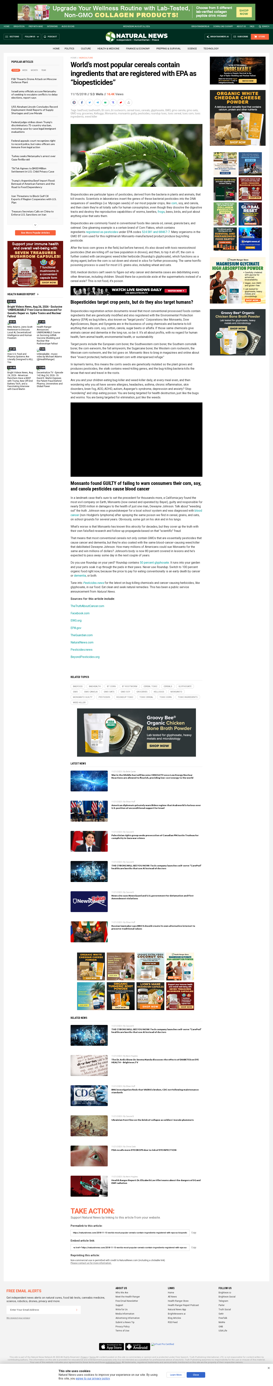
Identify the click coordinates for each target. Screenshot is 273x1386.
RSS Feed (173, 1322)
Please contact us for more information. (91, 1263)
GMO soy (76, 113)
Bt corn (106, 110)
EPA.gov (76, 628)
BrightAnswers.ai (200, 26)
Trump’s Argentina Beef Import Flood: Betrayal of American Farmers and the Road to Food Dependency (33, 183)
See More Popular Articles (35, 232)
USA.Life (223, 1330)
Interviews (52, 26)
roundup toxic (159, 113)
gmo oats (192, 110)
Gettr (221, 1313)
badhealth (94, 110)
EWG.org (76, 620)
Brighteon (19, 26)
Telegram (223, 1301)
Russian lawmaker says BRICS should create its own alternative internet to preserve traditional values (153, 927)
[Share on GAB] (106, 102)
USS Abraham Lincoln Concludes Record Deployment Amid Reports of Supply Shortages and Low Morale (34, 110)
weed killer (91, 116)
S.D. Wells (96, 94)
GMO (168, 110)
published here (113, 1362)
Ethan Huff (130, 802)
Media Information (125, 1313)
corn (174, 203)
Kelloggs (99, 113)
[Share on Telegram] (98, 102)
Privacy (84, 1357)
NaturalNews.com (82, 642)
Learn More (176, 1375)
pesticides (144, 113)
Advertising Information (128, 1318)
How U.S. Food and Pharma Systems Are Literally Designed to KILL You (20, 358)
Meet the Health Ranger (128, 1296)
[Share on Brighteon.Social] (74, 102)
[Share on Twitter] (90, 102)
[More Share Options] (129, 102)
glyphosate (157, 110)
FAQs (252, 26)
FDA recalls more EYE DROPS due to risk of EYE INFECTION (143, 1150)
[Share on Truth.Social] (113, 102)
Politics (69, 48)
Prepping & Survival (168, 48)
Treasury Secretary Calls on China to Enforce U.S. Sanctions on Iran (32, 213)
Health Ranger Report (21, 294)
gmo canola (179, 110)
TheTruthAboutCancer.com (87, 606)
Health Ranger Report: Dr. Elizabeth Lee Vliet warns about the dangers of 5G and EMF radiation (156, 1181)
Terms (92, 1357)
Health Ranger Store (178, 1301)
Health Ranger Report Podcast (183, 1305)
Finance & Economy (138, 48)
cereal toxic (133, 110)
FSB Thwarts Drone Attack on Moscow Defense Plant (34, 80)
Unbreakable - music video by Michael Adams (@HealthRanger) (49, 357)
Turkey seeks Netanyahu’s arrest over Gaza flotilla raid (33, 157)
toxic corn (188, 113)
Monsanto (111, 113)
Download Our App (223, 26)
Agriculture (86, 58)
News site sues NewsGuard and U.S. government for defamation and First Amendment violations (152, 897)
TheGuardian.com (82, 635)
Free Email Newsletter (127, 1301)
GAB (221, 1326)
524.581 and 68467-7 (156, 232)
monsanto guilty (127, 113)
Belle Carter (131, 772)
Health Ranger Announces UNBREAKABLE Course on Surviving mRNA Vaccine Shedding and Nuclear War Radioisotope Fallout (48, 335)
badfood (82, 110)
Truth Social (225, 1309)
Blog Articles (174, 1318)
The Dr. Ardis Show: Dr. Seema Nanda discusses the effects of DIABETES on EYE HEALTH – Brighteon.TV (155, 1061)
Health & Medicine (108, 48)
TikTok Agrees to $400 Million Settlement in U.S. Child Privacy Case (32, 170)
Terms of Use (122, 1330)
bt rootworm (118, 110)
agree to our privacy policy (93, 1378)
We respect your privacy (18, 1318)
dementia (80, 575)
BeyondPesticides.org (85, 657)
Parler (222, 1305)
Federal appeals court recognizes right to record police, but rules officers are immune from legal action (33, 144)
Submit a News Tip (125, 1322)
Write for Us (122, 1309)
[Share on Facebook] (82, 102)
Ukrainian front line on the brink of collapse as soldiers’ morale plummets (152, 1119)
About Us (241, 26)
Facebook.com (80, 613)
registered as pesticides (102, 232)
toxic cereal (174, 113)
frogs (161, 211)
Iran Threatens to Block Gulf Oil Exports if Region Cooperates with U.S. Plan (33, 199)
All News (172, 1296)
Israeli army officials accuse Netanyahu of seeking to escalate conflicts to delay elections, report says (34, 94)
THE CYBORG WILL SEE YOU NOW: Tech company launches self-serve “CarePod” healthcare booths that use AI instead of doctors (156, 867)
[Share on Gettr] (121, 102)
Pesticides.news (93, 583)
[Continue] (77, 1310)
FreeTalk (223, 1318)
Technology (211, 48)
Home (6, 26)
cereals (145, 110)
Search (265, 26)
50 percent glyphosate (154, 562)
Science (192, 48)
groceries (87, 113)
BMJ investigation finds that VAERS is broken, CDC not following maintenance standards (155, 1091)
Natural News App (177, 1309)
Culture (86, 48)
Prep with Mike (36, 26)
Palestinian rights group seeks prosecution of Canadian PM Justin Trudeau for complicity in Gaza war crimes (155, 836)
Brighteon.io (225, 1292)
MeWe (222, 1322)
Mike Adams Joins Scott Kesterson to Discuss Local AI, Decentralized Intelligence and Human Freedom (19, 332)
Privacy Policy (123, 1326)
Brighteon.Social (227, 1296)
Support (119, 1305)
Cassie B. (130, 832)
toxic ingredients (188, 697)
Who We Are (122, 1292)
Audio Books (68, 26)
